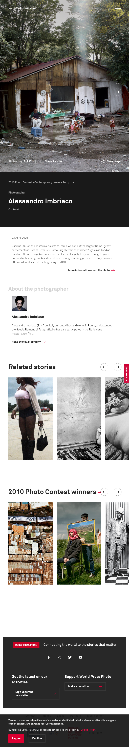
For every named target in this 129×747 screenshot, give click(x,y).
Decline (37, 738)
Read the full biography (26, 342)
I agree (16, 738)
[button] (104, 367)
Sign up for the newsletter (24, 694)
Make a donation (78, 686)
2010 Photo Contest (25, 8)
